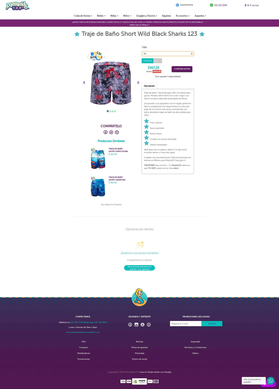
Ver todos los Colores (111, 204)
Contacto (83, 347)
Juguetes (200, 16)
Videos (195, 353)
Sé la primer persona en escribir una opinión (139, 268)
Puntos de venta (139, 359)
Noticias (139, 342)
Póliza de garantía (139, 347)
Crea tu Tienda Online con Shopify (155, 372)
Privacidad (139, 353)
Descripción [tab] (149, 86)
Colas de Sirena (82, 16)
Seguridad (195, 342)
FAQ (83, 342)
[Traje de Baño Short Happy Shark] (98, 159)
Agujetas (166, 16)
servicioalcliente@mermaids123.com (83, 332)
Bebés (100, 16)
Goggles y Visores (146, 16)
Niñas (113, 16)
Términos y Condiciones (195, 347)
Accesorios (182, 16)
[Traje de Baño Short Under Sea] (98, 187)
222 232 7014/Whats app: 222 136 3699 (88, 322)
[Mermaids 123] (17, 6)
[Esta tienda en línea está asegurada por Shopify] (139, 381)
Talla (144, 47)
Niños (126, 16)
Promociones (83, 359)
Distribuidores (83, 353)
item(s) (254, 5)
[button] (84, 82)
